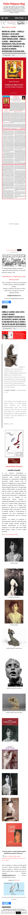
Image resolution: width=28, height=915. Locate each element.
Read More (24, 913)
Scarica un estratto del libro (10, 534)
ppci (13, 55)
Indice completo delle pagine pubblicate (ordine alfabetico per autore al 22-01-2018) (13, 858)
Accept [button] (18, 913)
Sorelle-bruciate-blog (11, 250)
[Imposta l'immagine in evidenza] (14, 888)
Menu (6, 18)
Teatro (4, 307)
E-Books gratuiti (14, 279)
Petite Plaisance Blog (14, 4)
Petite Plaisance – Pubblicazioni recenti (14, 276)
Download (19, 250)
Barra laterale (19, 18)
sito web (17, 880)
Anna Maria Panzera (14, 466)
